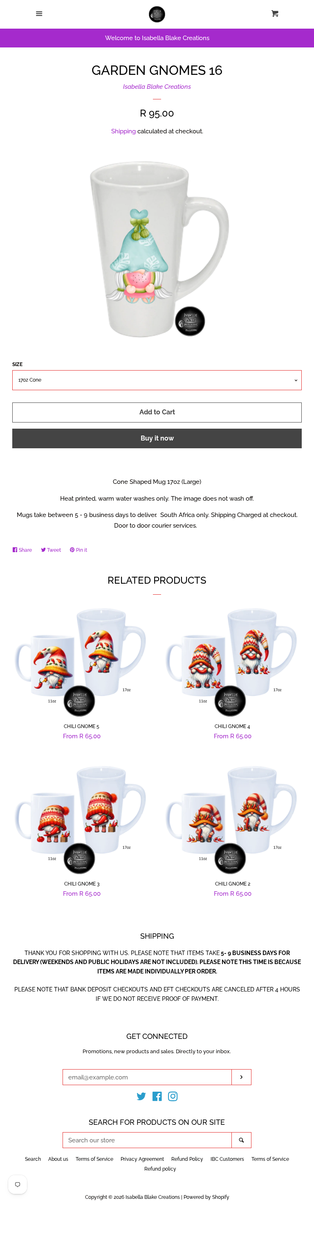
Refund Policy (187, 1159)
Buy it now (157, 438)
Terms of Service (94, 1159)
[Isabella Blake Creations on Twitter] (141, 1098)
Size (17, 364)
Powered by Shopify (206, 1197)
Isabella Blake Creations (157, 86)
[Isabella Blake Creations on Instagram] (173, 1098)
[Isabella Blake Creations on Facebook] (157, 1098)
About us (58, 1159)
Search (33, 1159)
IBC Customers (227, 1159)
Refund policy (160, 1169)
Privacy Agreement (142, 1159)
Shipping (123, 131)
